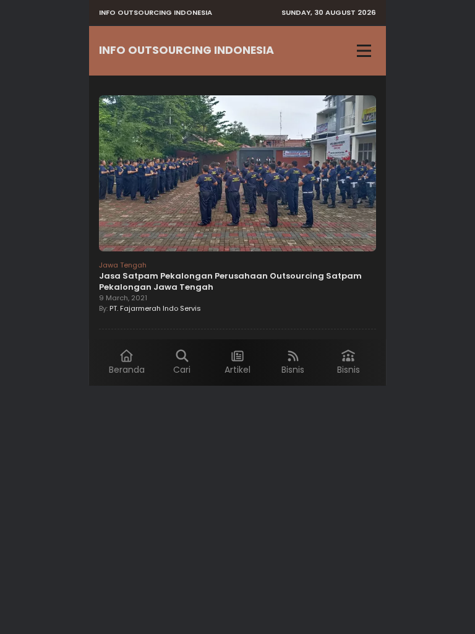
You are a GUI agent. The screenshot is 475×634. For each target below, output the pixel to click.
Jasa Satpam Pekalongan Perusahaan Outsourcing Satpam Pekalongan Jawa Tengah (230, 281)
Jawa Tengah (123, 265)
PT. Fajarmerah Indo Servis (155, 308)
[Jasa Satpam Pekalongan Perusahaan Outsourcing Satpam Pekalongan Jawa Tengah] (237, 175)
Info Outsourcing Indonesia (186, 50)
